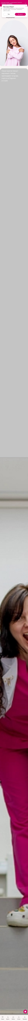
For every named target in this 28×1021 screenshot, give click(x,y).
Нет (9, 14)
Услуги (18, 1019)
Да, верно (20, 14)
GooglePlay (9, 4)
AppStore (4, 4)
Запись (13, 1019)
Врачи (7, 1019)
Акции (2, 1019)
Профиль (25, 1019)
